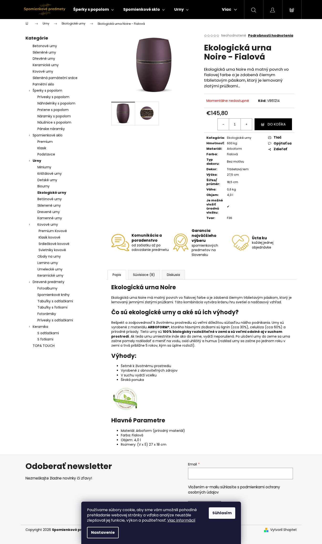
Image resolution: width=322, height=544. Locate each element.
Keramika (40, 326)
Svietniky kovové (52, 250)
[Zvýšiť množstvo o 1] (246, 124)
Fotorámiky (46, 313)
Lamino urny (47, 262)
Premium (45, 141)
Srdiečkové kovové (54, 243)
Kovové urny (43, 71)
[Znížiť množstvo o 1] (223, 124)
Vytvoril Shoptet (283, 530)
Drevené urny (48, 212)
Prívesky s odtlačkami (55, 320)
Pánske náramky (51, 128)
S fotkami (45, 339)
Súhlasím (222, 513)
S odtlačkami (48, 333)
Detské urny (47, 180)
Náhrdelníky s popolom (56, 103)
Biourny (43, 186)
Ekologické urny (51, 192)
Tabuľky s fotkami (52, 307)
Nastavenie (103, 532)
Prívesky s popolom (53, 97)
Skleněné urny (44, 52)
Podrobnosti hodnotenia (270, 35)
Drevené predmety (48, 281)
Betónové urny (49, 199)
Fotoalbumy (47, 288)
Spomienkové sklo (47, 135)
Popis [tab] (116, 274)
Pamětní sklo (43, 84)
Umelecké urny (49, 269)
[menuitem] (93, 9)
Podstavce (46, 154)
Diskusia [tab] (173, 274)
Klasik (41, 148)
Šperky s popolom (47, 90)
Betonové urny (45, 46)
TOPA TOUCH (44, 345)
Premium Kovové (53, 231)
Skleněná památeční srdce (55, 77)
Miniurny (44, 167)
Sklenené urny (49, 205)
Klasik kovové (49, 237)
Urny (37, 160)
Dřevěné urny (44, 58)
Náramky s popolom (54, 116)
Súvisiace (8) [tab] (144, 274)
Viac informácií (181, 520)
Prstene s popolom (53, 109)
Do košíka (277, 124)
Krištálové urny (49, 173)
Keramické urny (46, 65)
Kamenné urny (49, 218)
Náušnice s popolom (54, 122)
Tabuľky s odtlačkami (55, 301)
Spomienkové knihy (53, 294)
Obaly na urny (49, 256)
